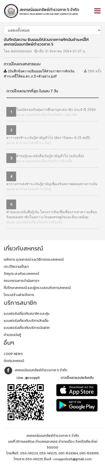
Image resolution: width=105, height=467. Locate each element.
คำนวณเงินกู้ (12, 334)
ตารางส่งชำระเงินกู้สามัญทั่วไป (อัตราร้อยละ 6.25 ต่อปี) (48, 137)
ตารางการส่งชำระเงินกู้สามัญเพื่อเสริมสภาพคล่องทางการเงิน (51, 184)
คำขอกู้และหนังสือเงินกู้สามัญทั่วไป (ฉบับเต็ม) (50, 156)
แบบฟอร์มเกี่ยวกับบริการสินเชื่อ (26, 320)
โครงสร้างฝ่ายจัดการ (19, 294)
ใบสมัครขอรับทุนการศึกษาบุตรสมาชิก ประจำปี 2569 (56, 109)
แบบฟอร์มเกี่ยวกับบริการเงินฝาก (27, 327)
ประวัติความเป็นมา (16, 266)
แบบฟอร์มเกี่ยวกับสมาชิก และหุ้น (26, 313)
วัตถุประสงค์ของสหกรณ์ (21, 273)
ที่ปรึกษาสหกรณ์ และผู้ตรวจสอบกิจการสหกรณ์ (37, 287)
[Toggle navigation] (97, 10)
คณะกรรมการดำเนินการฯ (21, 280)
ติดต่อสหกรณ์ (14, 360)
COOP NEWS (13, 353)
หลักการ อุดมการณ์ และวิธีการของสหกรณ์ (33, 259)
